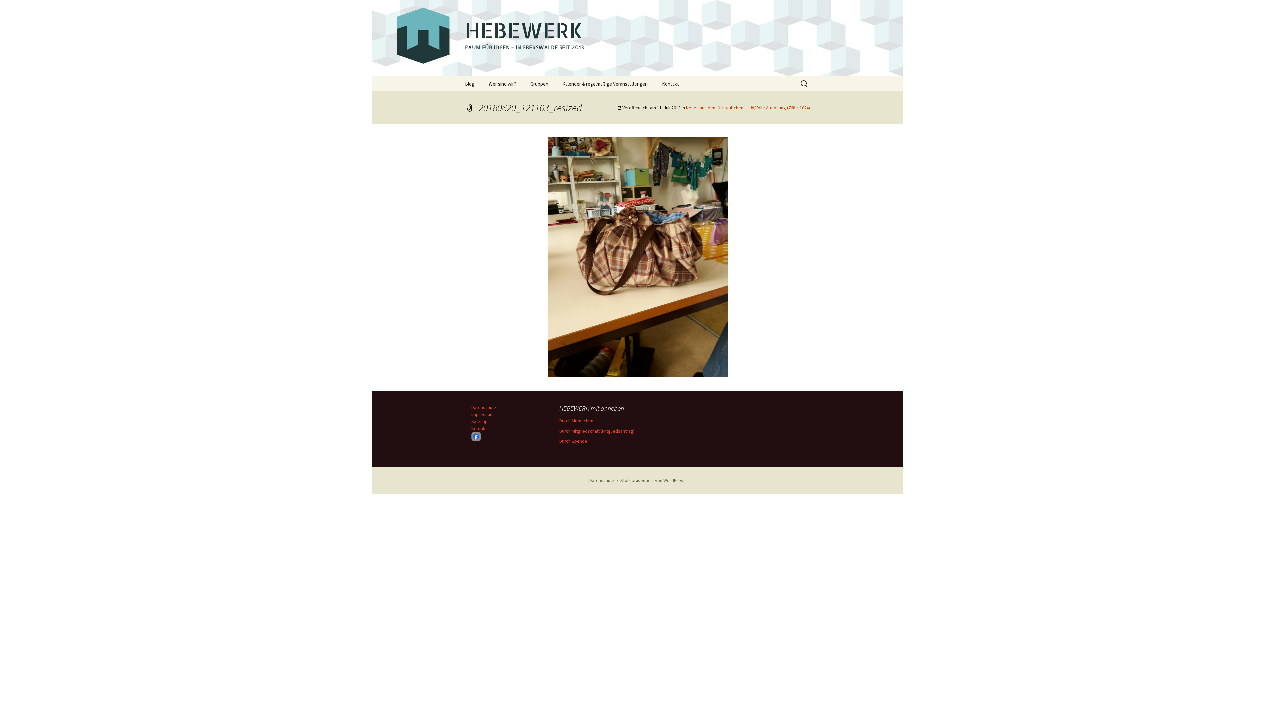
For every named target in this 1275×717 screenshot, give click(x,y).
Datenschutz (483, 407)
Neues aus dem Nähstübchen (714, 108)
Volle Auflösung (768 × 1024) (782, 108)
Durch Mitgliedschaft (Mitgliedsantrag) (597, 431)
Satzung (479, 421)
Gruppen (539, 84)
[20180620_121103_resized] (638, 256)
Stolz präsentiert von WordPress (653, 480)
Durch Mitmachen (576, 421)
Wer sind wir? (502, 84)
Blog (469, 84)
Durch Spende (573, 441)
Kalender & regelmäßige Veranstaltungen (605, 84)
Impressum (482, 414)
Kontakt (670, 84)
